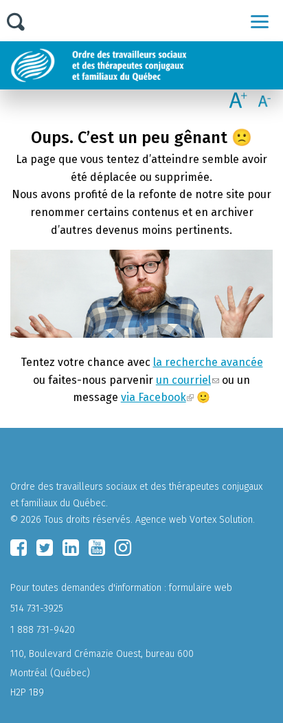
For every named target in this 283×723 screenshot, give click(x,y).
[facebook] (18, 547)
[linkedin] (71, 547)
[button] (260, 21)
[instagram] (123, 547)
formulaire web (200, 588)
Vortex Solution (221, 520)
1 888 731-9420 (42, 630)
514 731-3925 (36, 608)
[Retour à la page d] (131, 65)
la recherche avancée (208, 362)
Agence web (161, 520)
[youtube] (97, 547)
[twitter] (44, 547)
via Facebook (153, 397)
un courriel (183, 380)
